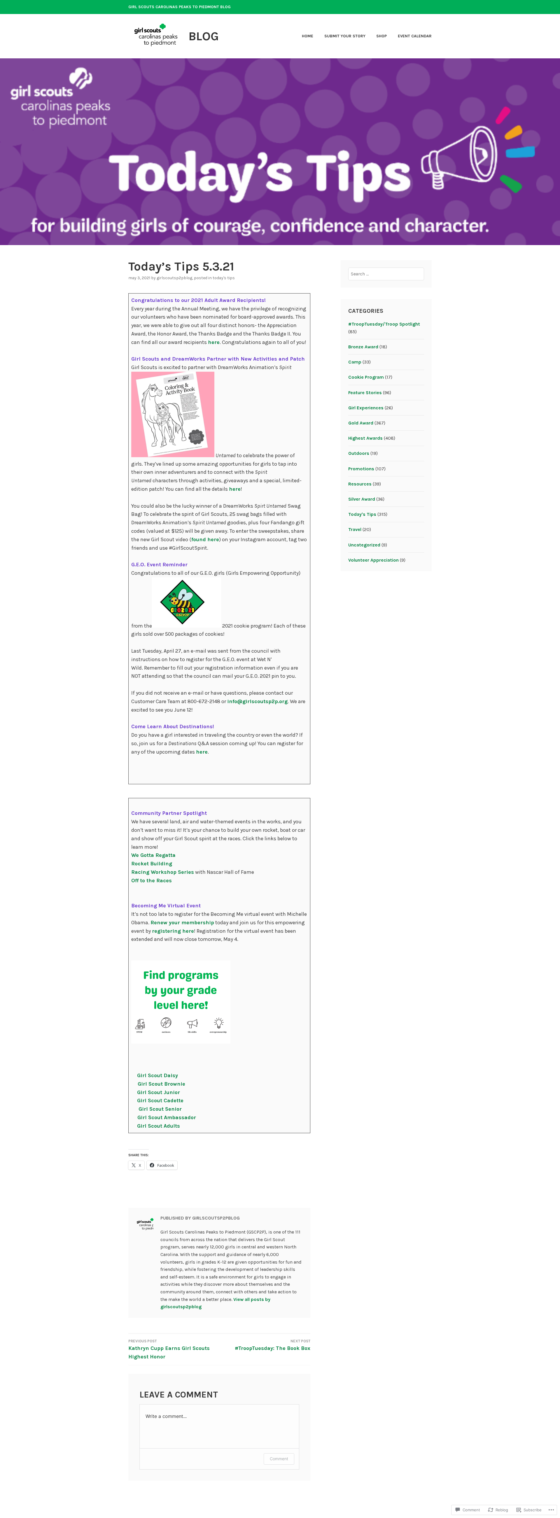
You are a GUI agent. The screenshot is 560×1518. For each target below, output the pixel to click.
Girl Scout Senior (160, 1109)
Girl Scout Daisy (157, 1075)
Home (307, 36)
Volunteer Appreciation (373, 560)
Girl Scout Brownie (161, 1084)
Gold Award (360, 423)
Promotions (361, 468)
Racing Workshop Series (162, 872)
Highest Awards (365, 438)
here (214, 342)
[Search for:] (386, 274)
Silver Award (361, 499)
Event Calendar (415, 36)
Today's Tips (224, 277)
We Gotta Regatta (153, 855)
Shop (381, 36)
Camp (354, 362)
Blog (203, 36)
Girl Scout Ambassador (166, 1117)
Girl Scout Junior (158, 1092)
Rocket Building (151, 863)
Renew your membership (182, 922)
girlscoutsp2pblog (174, 277)
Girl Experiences (366, 407)
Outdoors (358, 453)
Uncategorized (364, 545)
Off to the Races (151, 880)
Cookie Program (366, 377)
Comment (279, 1458)
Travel (354, 529)
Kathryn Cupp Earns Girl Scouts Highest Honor (169, 1349)
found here (205, 539)
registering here (173, 931)
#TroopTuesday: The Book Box (272, 1345)
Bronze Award (363, 347)
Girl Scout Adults (158, 1126)
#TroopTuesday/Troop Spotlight (384, 324)
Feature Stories (365, 392)
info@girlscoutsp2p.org (257, 701)
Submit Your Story (344, 36)
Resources (360, 484)
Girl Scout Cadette (160, 1100)
